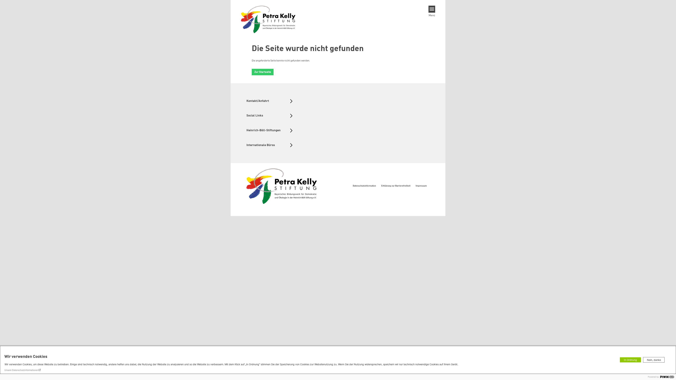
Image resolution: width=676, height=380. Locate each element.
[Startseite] (268, 19)
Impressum (421, 186)
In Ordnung (630, 359)
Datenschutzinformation (364, 186)
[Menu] (431, 9)
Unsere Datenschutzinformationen (21, 370)
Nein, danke (654, 359)
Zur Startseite (262, 72)
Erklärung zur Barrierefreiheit (395, 186)
